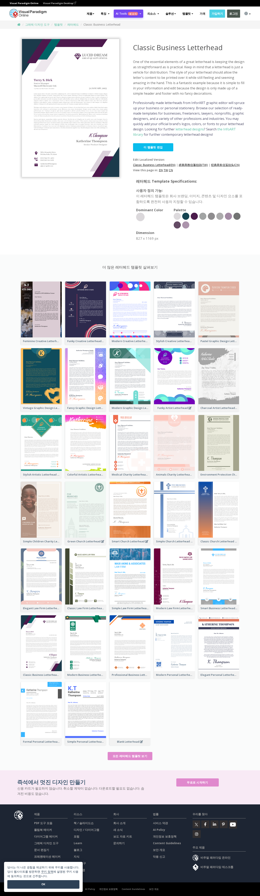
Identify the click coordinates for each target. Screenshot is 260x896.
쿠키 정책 (47, 871)
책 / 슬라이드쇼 (84, 823)
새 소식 (118, 830)
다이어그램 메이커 (46, 836)
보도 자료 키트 (122, 836)
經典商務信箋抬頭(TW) (193, 165)
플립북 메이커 (43, 830)
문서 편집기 (41, 850)
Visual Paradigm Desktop (58, 3)
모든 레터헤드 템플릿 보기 (130, 756)
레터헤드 (73, 24)
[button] (105, 14)
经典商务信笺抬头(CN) (225, 165)
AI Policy (159, 830)
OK (43, 884)
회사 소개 (119, 823)
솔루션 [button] (170, 13)
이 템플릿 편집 (153, 147)
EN (161, 170)
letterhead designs (189, 129)
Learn (78, 843)
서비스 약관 (160, 823)
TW (166, 170)
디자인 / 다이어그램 (86, 830)
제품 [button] (89, 13)
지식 (76, 856)
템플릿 (58, 24)
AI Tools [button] (126, 13)
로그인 (233, 13)
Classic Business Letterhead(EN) (154, 165)
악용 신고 (159, 856)
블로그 (78, 850)
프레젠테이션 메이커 (47, 856)
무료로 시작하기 (197, 782)
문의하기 (119, 843)
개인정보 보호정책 (165, 836)
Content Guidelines (167, 843)
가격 (202, 13)
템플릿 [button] (186, 13)
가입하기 (217, 13)
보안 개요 (159, 850)
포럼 (76, 836)
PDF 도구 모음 (43, 823)
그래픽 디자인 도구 (37, 24)
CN (171, 170)
